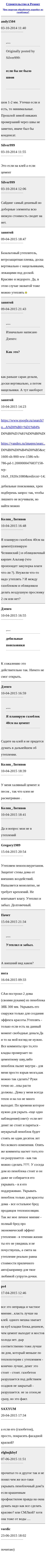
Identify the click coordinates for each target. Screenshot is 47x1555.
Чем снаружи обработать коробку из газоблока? (23, 11)
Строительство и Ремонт (23, 4)
